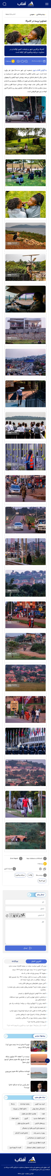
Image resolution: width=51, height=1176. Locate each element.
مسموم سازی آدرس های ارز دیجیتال (33, 1128)
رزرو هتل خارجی (40, 1123)
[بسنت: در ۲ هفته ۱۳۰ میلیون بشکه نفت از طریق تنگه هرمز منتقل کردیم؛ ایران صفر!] (38, 1059)
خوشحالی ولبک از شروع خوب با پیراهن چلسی (31, 1014)
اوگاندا (30, 875)
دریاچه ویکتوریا (20, 875)
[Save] (44, 868)
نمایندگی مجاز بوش (38, 1109)
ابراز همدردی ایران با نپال (38, 1007)
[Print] (40, 868)
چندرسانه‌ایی (40, 14)
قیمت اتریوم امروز (15, 1147)
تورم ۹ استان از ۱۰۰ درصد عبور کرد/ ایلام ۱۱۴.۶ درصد (29, 970)
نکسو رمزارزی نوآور (23, 1123)
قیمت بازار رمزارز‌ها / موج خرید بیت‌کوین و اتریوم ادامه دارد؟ (26, 1025)
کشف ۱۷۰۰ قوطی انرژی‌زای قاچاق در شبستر (32, 993)
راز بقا (13, 1104)
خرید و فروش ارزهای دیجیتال (36, 1147)
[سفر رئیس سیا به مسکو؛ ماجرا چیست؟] (38, 1086)
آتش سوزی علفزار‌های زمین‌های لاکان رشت (32, 983)
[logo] (26, 3)
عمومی (32, 14)
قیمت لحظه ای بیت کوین (37, 1143)
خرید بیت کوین (40, 1104)
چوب (43, 1114)
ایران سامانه (21, 1174)
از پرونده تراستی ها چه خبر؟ (37, 1022)
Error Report (14, 858)
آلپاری (26, 1118)
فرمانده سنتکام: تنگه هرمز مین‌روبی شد (17, 1072)
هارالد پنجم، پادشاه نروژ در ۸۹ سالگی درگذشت (31, 1018)
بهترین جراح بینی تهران (29, 1114)
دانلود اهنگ (15, 1118)
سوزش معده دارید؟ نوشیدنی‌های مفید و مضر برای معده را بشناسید (27, 988)
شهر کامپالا (42, 881)
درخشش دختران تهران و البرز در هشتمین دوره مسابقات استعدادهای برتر (27, 998)
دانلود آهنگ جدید (39, 1118)
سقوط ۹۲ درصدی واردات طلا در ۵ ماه (33, 973)
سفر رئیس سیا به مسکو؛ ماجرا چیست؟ (19, 1086)
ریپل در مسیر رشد (39, 1133)
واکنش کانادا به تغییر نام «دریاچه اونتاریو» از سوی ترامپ (28, 1011)
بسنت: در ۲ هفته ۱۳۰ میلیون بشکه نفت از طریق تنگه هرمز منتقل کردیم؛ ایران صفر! (16, 1059)
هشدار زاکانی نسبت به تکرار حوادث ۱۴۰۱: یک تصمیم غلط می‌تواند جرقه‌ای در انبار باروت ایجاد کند (27, 978)
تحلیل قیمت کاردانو (21, 1133)
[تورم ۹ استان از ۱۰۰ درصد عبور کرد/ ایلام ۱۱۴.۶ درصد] (38, 1046)
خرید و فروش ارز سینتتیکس (36, 1138)
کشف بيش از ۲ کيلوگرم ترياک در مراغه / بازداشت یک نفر (27, 1003)
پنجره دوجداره (24, 1104)
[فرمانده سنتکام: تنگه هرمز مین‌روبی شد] (38, 1072)
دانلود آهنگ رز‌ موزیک (20, 1109)
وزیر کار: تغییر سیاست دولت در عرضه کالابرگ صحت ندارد (27, 966)
